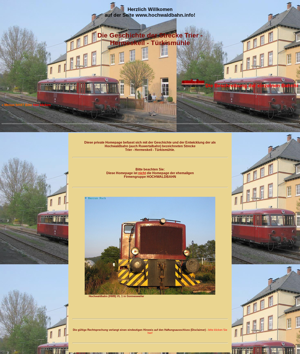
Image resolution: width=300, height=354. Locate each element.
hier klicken (42, 105)
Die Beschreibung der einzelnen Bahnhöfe (235, 85)
